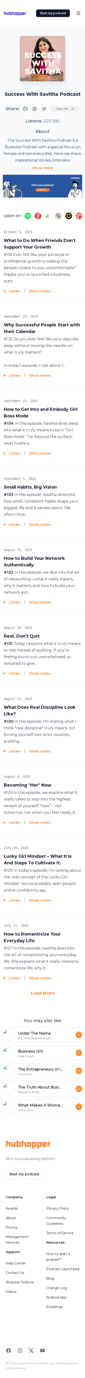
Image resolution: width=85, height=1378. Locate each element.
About (11, 1218)
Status (11, 1292)
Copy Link (62, 108)
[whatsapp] (35, 109)
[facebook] (25, 109)
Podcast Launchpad (62, 1269)
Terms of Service (60, 1233)
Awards (12, 1208)
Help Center (16, 1263)
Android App (56, 1297)
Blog (50, 1278)
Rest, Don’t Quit (22, 636)
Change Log (56, 1288)
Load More (43, 993)
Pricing (11, 1227)
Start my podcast (53, 13)
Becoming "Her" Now (27, 785)
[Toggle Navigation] (78, 13)
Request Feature (20, 1282)
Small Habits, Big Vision (30, 487)
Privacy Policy (57, 1208)
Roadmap (54, 1307)
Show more (42, 168)
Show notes (40, 291)
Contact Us (15, 1273)
